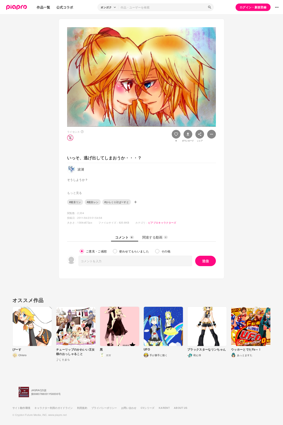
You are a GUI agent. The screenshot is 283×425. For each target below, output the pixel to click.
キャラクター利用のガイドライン (53, 408)
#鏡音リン (75, 202)
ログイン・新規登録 (253, 7)
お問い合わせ (129, 408)
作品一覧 (43, 7)
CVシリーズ (148, 408)
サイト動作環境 (21, 408)
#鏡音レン (93, 202)
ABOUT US (180, 408)
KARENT (164, 408)
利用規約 (82, 408)
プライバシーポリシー (104, 408)
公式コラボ (64, 7)
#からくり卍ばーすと (116, 202)
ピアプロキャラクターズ (162, 222)
